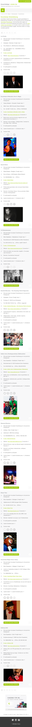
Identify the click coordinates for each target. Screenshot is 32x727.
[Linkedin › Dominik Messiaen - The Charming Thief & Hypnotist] (11, 330)
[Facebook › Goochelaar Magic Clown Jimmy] (8, 597)
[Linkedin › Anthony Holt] (11, 666)
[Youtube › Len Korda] (14, 73)
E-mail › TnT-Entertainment (9, 245)
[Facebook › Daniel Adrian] (8, 204)
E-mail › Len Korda (7, 52)
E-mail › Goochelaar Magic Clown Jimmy (12, 576)
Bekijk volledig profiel (11, 91)
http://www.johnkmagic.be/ (14, 114)
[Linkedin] (19, 720)
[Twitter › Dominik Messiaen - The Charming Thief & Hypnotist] (4, 330)
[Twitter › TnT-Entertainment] (4, 267)
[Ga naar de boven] (30, 91)
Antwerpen (5, 43)
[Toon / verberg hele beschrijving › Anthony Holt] (17, 649)
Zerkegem (14, 499)
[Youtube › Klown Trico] (14, 529)
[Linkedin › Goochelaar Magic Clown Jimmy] (11, 597)
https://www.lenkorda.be (13, 55)
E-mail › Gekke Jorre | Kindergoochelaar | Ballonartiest (15, 369)
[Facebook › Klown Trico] (8, 529)
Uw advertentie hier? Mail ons (16, 709)
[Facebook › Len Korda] (8, 73)
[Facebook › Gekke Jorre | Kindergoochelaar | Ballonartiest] (8, 393)
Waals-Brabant (6, 171)
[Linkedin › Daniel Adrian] (11, 204)
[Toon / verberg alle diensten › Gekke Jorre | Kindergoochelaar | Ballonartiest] (17, 379)
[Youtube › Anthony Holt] (14, 666)
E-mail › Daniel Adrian (8, 180)
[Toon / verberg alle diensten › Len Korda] (17, 63)
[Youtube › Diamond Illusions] (14, 462)
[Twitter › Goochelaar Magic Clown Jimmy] (4, 597)
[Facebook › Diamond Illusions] (8, 462)
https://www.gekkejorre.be (13, 372)
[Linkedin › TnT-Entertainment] (11, 267)
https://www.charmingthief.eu (14, 308)
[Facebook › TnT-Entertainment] (8, 267)
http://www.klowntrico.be (13, 511)
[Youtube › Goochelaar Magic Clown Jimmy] (14, 597)
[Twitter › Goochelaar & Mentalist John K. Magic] (4, 134)
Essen (10, 297)
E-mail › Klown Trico (8, 508)
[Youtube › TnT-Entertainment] (14, 267)
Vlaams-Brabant (7, 103)
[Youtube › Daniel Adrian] (14, 204)
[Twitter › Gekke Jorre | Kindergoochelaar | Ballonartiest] (4, 393)
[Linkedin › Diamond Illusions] (11, 462)
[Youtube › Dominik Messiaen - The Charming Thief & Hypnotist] (14, 330)
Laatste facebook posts (9, 128)
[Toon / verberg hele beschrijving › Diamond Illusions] (17, 445)
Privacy (18, 723)
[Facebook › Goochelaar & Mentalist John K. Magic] (8, 134)
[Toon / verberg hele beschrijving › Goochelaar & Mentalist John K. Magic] (17, 118)
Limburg (5, 430)
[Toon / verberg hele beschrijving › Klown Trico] (17, 514)
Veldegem (14, 566)
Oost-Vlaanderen (7, 360)
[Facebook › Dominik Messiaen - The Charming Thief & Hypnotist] (8, 330)
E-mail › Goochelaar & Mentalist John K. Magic (14, 111)
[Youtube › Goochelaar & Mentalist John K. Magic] (14, 134)
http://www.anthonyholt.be (13, 646)
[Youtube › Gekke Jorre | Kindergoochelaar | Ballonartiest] (14, 393)
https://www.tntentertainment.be (15, 248)
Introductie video (20, 128)
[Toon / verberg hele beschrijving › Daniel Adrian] (17, 187)
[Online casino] (16, 695)
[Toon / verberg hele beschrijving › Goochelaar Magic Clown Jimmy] (17, 582)
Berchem (11, 43)
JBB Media (15, 723)
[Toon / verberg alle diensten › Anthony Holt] (17, 653)
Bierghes (13, 171)
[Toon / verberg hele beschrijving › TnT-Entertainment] (17, 251)
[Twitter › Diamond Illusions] (4, 462)
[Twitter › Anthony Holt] (4, 666)
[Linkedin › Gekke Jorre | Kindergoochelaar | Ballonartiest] (11, 393)
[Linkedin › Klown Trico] (11, 529)
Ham (9, 430)
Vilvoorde (14, 103)
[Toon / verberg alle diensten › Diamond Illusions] (17, 449)
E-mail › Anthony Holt (8, 643)
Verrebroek (14, 360)
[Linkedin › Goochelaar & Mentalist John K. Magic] (11, 134)
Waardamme (15, 237)
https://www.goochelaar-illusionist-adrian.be (17, 182)
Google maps (18, 43)
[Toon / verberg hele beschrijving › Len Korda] (17, 59)
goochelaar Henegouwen (6, 22)
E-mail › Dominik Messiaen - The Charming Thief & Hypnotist (17, 306)
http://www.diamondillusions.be (15, 441)
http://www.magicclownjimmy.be (15, 579)
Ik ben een (24, 1)
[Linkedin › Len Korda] (11, 73)
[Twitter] (12, 720)
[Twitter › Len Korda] (4, 73)
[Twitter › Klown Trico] (4, 529)
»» (15, 32)
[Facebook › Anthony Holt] (8, 666)
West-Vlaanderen (7, 237)
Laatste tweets (7, 322)
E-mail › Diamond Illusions (9, 438)
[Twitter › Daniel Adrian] (4, 204)
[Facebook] (16, 720)
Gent (13, 634)
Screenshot (22, 55)
